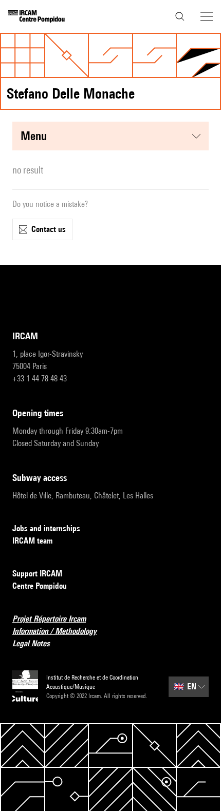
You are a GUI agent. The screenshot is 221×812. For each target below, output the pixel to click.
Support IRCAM (37, 573)
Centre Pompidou (39, 586)
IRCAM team (32, 541)
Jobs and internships (46, 528)
